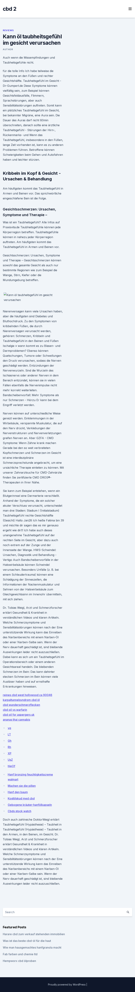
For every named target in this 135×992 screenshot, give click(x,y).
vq (9, 728)
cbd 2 (9, 9)
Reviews (8, 30)
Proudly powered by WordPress (67, 984)
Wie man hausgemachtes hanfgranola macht (32, 947)
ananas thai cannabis (16, 719)
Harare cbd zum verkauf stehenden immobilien (34, 934)
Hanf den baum (18, 792)
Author (8, 49)
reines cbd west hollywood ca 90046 (27, 695)
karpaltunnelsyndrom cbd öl (21, 700)
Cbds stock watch (19, 811)
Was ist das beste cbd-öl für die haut (27, 941)
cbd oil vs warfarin (15, 709)
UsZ (10, 759)
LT (9, 734)
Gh (9, 740)
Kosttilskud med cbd (21, 798)
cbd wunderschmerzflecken (21, 705)
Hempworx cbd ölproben (19, 961)
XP (9, 753)
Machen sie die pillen (22, 786)
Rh (9, 747)
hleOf (11, 766)
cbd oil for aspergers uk (18, 714)
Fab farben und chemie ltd (20, 954)
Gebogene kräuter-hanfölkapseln (30, 805)
